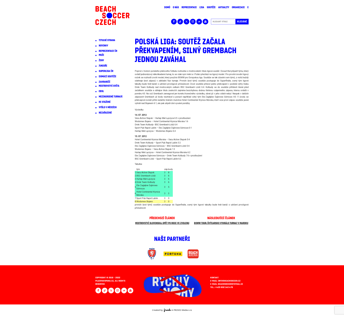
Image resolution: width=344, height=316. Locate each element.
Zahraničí (104, 82)
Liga (201, 7)
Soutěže (211, 7)
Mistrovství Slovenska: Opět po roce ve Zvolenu (162, 223)
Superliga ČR (106, 71)
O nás (176, 7)
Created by (157, 310)
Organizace (238, 7)
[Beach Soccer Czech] (112, 15)
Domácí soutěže (107, 76)
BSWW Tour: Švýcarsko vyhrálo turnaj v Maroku (221, 223)
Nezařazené (105, 112)
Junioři (103, 65)
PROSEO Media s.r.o (183, 310)
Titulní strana (107, 40)
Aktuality (223, 7)
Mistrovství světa (109, 86)
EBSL (101, 91)
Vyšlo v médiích (108, 107)
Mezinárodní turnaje (111, 96)
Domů (167, 7)
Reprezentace (189, 7)
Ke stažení (104, 102)
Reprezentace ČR (108, 51)
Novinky (103, 45)
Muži (101, 55)
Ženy (101, 60)
